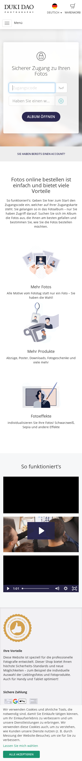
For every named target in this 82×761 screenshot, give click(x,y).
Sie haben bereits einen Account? (41, 154)
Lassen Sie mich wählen (20, 746)
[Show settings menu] (65, 588)
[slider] (36, 588)
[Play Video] (7, 588)
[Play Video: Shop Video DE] (41, 530)
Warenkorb (73, 12)
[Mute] (56, 588)
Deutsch (53, 12)
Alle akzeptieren (21, 754)
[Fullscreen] (74, 588)
